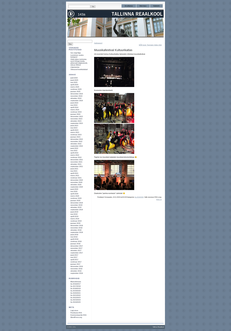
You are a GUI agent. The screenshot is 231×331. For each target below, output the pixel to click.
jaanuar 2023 (75, 137)
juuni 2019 (74, 212)
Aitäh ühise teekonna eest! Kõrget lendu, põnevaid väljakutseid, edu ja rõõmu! (78, 62)
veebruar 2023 (76, 135)
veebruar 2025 (76, 89)
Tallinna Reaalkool (158, 327)
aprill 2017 (74, 260)
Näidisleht (156, 6)
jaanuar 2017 (75, 264)
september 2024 (76, 101)
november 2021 (76, 162)
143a (81, 14)
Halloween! (98, 43)
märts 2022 (74, 155)
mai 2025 (73, 82)
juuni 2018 (74, 235)
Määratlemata (75, 282)
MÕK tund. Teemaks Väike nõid (150, 45)
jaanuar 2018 (75, 244)
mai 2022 (73, 151)
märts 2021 (74, 176)
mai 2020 (73, 191)
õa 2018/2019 (75, 288)
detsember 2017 (76, 246)
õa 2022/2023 (75, 298)
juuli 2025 (74, 78)
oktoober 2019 (75, 207)
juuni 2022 (74, 148)
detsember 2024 (76, 94)
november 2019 (76, 205)
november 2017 (76, 248)
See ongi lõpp (75, 53)
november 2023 (76, 119)
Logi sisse (74, 310)
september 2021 (76, 166)
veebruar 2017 (76, 262)
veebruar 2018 (76, 241)
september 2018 (76, 232)
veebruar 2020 (76, 198)
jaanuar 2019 (75, 223)
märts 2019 (74, 219)
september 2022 (76, 146)
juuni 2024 (74, 103)
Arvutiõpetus (129, 6)
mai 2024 (73, 105)
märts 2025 (74, 87)
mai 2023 (73, 128)
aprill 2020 (74, 194)
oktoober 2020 (75, 185)
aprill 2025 (74, 85)
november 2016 (76, 269)
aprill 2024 (74, 107)
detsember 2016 (76, 266)
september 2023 (76, 123)
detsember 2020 (76, 180)
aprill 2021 (74, 173)
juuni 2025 (74, 80)
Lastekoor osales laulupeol (77, 56)
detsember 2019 (76, 203)
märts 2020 (74, 196)
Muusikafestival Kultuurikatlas (113, 50)
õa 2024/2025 (75, 302)
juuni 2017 (74, 255)
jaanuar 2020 (75, 201)
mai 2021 (73, 171)
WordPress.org (76, 317)
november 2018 (76, 228)
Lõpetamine (74, 67)
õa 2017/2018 (75, 286)
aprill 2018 (74, 239)
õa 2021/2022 (75, 295)
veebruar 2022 (76, 157)
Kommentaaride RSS (78, 315)
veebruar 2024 (76, 112)
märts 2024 (74, 110)
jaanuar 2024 (75, 114)
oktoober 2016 (75, 271)
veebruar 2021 (76, 178)
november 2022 (76, 141)
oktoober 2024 (75, 98)
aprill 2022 (74, 153)
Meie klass (143, 6)
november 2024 (76, 96)
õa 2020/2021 (75, 293)
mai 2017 (73, 257)
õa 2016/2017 (75, 284)
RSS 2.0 (159, 199)
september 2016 (76, 273)
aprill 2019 (74, 216)
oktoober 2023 (75, 121)
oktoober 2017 (75, 250)
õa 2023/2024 (75, 300)
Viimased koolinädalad (79, 69)
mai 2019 (73, 214)
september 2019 (76, 210)
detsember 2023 (76, 116)
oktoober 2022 (75, 144)
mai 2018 (73, 237)
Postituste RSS (76, 313)
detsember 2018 (76, 226)
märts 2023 (74, 132)
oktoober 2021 (75, 164)
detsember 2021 (76, 160)
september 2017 (76, 253)
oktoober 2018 (75, 230)
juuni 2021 (74, 169)
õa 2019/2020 (139, 197)
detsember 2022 (76, 139)
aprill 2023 (74, 130)
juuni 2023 (74, 126)
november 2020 (76, 182)
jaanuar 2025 (75, 91)
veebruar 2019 (76, 221)
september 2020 (76, 187)
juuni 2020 (74, 189)
